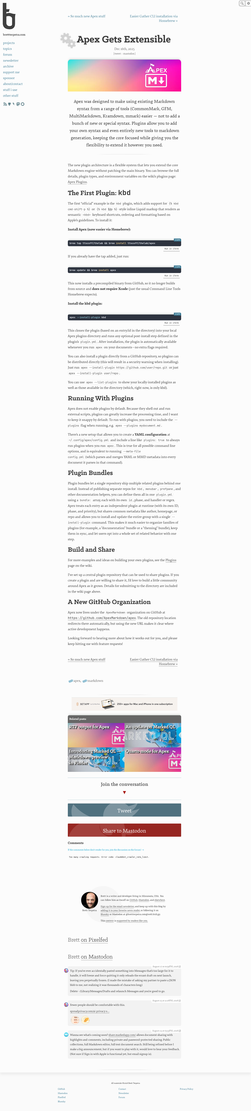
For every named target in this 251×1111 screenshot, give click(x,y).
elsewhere (160, 900)
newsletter (10, 60)
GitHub (134, 900)
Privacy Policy (186, 1089)
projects (9, 43)
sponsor (9, 78)
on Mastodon (97, 957)
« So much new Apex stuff (86, 16)
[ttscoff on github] (9, 104)
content (110, 920)
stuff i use (10, 90)
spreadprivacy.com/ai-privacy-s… (90, 1011)
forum (7, 54)
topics (7, 49)
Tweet (117, 53)
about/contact (13, 84)
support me (11, 72)
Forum (122, 1097)
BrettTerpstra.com (14, 34)
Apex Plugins (77, 182)
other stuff (10, 96)
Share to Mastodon (124, 830)
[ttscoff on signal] (22, 104)
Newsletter (124, 1093)
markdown (95, 681)
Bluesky (105, 914)
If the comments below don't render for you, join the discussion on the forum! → (106, 849)
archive (8, 66)
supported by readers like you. (132, 920)
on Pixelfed (94, 940)
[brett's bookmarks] (14, 104)
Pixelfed (62, 1097)
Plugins (170, 560)
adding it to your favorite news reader (120, 910)
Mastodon (129, 53)
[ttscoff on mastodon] (18, 104)
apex (76, 681)
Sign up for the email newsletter (117, 906)
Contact (122, 1089)
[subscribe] (5, 104)
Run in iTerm (172, 249)
